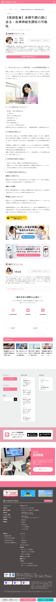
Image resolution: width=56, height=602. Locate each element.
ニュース (23, 535)
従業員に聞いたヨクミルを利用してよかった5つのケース (30, 517)
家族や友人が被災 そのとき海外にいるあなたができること (27, 401)
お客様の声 (23, 520)
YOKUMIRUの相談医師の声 (10, 542)
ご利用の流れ (24, 524)
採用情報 (5, 519)
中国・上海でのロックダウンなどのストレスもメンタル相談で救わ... (21, 353)
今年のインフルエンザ (45, 380)
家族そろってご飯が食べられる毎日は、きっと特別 (27, 391)
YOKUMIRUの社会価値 (9, 538)
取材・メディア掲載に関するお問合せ (29, 565)
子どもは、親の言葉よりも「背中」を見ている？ (27, 410)
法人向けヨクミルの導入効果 (27, 508)
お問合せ (22, 561)
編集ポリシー (23, 558)
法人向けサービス (24, 505)
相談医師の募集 (7, 535)
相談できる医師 (6, 510)
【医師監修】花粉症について (45, 387)
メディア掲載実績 (25, 526)
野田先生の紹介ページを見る (39, 40)
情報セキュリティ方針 (25, 556)
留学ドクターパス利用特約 (27, 549)
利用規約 (22, 547)
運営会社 (5, 521)
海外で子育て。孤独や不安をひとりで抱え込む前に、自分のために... (34, 353)
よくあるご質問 (6, 514)
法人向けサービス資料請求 (27, 563)
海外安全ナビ (24, 540)
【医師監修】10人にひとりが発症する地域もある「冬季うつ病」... (9, 353)
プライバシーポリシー (25, 545)
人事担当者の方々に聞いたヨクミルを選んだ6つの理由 (27, 513)
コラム (8, 13)
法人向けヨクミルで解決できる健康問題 (30, 510)
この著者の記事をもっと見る (39, 271)
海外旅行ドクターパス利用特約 (28, 551)
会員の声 (5, 512)
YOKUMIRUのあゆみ (9, 540)
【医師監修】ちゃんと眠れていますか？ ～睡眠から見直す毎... (27, 382)
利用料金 (5, 508)
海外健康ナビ (24, 542)
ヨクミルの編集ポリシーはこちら (15, 288)
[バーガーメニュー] (54, 2)
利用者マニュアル (7, 517)
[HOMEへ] (6, 9)
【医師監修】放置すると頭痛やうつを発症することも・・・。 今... (47, 353)
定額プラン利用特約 (25, 554)
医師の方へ (5, 533)
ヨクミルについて (7, 505)
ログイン (48, 501)
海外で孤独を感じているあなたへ (27, 418)
